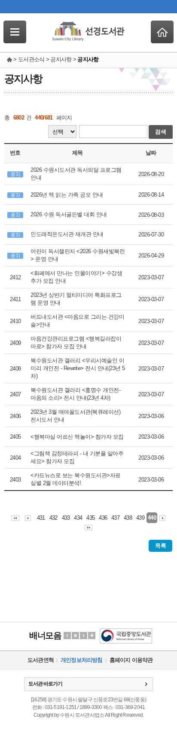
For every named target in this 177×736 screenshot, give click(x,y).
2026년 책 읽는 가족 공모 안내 (67, 194)
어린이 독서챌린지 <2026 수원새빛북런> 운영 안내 (78, 255)
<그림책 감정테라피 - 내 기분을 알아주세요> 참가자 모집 (77, 457)
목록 (160, 545)
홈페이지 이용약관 (131, 660)
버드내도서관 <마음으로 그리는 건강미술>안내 (77, 321)
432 (53, 518)
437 (115, 518)
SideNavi (14, 32)
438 (128, 518)
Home (162, 32)
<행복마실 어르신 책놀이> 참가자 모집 (77, 437)
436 (103, 518)
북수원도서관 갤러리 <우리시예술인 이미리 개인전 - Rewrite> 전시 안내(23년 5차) (78, 368)
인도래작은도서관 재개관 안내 (67, 234)
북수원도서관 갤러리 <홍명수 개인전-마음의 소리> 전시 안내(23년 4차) (75, 394)
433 (66, 518)
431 (41, 518)
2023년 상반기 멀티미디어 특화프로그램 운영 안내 (76, 299)
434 (78, 518)
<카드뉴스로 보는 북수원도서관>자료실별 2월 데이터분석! (76, 479)
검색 (160, 132)
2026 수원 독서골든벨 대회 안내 (69, 214)
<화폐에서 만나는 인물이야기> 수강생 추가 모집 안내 (76, 277)
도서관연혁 (40, 660)
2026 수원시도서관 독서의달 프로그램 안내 (76, 174)
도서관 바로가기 (45, 684)
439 (140, 518)
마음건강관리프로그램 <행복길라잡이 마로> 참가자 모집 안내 (76, 342)
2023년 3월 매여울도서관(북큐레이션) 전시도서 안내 (75, 416)
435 (90, 518)
